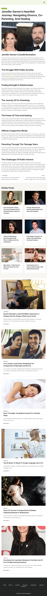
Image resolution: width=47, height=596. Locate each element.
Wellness (5, 411)
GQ (16, 135)
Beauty (11, 585)
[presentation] (11, 198)
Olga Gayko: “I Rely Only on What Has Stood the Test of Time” (11, 267)
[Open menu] (44, 2)
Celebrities (4, 8)
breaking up (10, 76)
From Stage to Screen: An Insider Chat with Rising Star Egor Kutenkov (34, 238)
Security (23, 586)
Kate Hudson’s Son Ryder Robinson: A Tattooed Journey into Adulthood (10, 177)
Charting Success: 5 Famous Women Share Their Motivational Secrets (35, 267)
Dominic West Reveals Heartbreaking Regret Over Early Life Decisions (35, 209)
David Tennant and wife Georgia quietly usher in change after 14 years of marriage (35, 177)
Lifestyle (5, 361)
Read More (6, 324)
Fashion (17, 585)
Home (4, 585)
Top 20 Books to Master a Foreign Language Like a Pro (23, 463)
